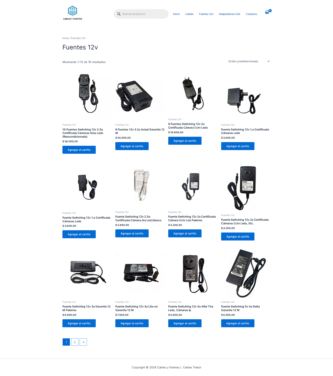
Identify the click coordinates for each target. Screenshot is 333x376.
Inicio (176, 13)
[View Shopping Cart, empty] (267, 12)
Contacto (251, 13)
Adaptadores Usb (229, 13)
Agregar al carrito (79, 149)
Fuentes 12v (206, 13)
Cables (189, 13)
